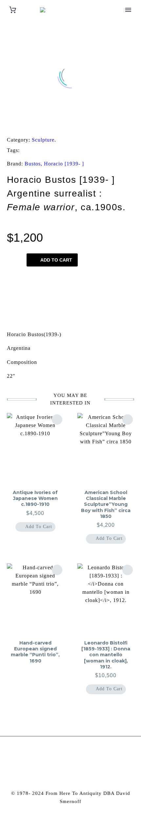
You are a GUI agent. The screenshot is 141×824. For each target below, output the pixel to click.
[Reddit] (58, 123)
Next (118, 297)
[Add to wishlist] (57, 419)
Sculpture (43, 140)
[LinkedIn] (48, 123)
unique (77, 150)
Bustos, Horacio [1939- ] (54, 163)
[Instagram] (66, 754)
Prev (23, 297)
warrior (109, 150)
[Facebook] (7, 123)
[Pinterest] (28, 123)
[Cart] (13, 10)
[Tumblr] (38, 123)
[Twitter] (18, 123)
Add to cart (56, 260)
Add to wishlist (45, 279)
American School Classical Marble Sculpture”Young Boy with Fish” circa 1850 (106, 504)
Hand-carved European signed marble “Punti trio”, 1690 (35, 652)
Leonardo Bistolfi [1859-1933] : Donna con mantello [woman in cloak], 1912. (105, 655)
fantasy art (41, 150)
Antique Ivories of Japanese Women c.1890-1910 (35, 498)
